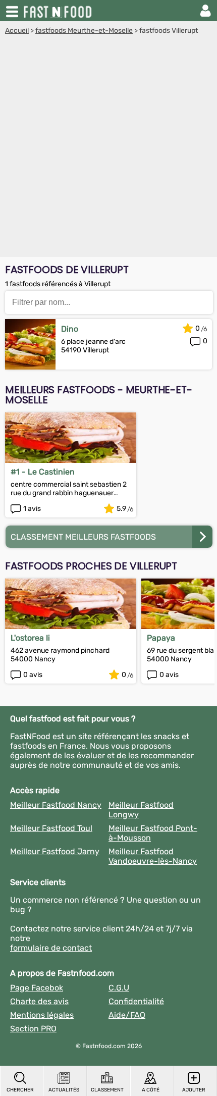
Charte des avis (39, 1001)
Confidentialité (136, 1001)
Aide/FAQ (126, 1015)
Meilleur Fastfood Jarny (54, 851)
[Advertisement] (108, 148)
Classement (107, 1090)
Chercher (20, 1090)
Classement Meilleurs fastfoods (83, 537)
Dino (69, 329)
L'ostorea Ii (30, 638)
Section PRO (33, 1028)
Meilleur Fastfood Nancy (55, 805)
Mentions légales (42, 1015)
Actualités (63, 1090)
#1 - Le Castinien (43, 472)
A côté (150, 1090)
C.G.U (118, 988)
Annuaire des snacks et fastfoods (58, 10)
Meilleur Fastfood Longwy (141, 809)
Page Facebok (36, 988)
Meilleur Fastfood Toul (51, 828)
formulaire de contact (51, 948)
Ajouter (193, 1090)
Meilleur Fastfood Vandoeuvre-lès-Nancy (152, 856)
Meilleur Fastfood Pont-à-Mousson (152, 833)
